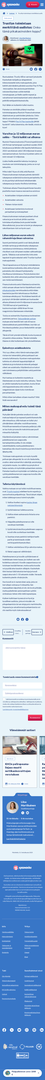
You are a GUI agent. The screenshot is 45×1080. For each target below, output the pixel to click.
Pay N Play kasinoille (25, 121)
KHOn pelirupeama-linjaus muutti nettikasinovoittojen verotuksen (18, 769)
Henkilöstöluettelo (30, 936)
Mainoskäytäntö (7, 936)
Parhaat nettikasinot (31, 976)
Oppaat (26, 952)
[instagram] (27, 1031)
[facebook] (5, 1031)
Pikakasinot (28, 1001)
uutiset (12, 13)
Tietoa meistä (29, 932)
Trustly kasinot (13, 491)
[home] (11, 5)
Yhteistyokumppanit (8, 981)
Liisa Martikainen (25, 38)
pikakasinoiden (9, 290)
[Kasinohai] (4, 13)
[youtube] (19, 1031)
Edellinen (9, 632)
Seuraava (35, 632)
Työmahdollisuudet (31, 941)
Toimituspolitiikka (8, 932)
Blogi (26, 957)
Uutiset (4, 994)
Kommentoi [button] (35, 718)
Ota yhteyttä (6, 976)
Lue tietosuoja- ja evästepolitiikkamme (15, 709)
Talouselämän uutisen (27, 318)
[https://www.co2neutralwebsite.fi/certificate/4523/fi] (10, 1048)
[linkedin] (42, 1031)
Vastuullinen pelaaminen (10, 985)
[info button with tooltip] (37, 677)
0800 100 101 (17, 901)
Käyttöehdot (6, 941)
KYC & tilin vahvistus (9, 990)
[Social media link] (22, 813)
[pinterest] (35, 1031)
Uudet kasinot (29, 981)
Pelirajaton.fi (38, 901)
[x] (12, 1031)
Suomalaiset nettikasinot (32, 985)
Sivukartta (5, 952)
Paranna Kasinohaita (9, 999)
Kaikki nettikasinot (30, 990)
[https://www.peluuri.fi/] (27, 1048)
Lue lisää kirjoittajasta (15, 839)
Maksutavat (8, 18)
